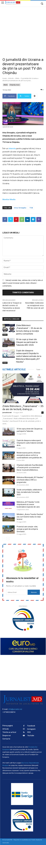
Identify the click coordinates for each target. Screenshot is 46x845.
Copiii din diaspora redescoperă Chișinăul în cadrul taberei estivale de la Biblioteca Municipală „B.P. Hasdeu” (28, 356)
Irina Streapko (20, 208)
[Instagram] (24, 729)
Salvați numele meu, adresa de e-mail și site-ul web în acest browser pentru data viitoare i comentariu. (22, 283)
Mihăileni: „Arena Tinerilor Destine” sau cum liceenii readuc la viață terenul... (30, 516)
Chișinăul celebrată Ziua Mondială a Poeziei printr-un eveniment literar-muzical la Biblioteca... (30, 467)
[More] (34, 96)
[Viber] (38, 219)
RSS (29, 732)
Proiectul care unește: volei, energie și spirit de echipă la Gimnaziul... (27, 529)
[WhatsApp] (21, 219)
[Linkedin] (27, 219)
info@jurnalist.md (15, 709)
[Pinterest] (16, 219)
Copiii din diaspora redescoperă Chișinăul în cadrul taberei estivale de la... (30, 442)
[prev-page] (4, 538)
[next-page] (7, 538)
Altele (17, 78)
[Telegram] (33, 219)
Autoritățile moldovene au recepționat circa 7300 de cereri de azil (34, 305)
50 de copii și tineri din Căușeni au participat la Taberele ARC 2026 (26, 342)
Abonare (34, 592)
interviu (12, 148)
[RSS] (24, 732)
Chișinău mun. (15, 85)
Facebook (31, 726)
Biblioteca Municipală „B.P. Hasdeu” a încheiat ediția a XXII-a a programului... (30, 479)
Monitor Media (9, 199)
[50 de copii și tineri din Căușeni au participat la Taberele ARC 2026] (8, 342)
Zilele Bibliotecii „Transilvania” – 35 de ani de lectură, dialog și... (22, 408)
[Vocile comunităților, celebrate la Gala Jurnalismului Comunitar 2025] (8, 492)
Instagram (31, 729)
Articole (11, 78)
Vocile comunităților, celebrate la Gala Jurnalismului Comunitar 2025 (29, 492)
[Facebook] (4, 219)
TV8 (31, 208)
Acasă (4, 78)
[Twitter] (10, 219)
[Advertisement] (23, 31)
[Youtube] (24, 735)
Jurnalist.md (7, 412)
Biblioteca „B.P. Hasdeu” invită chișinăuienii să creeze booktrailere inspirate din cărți (28, 504)
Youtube (30, 736)
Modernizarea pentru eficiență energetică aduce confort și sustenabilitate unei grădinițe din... (30, 455)
